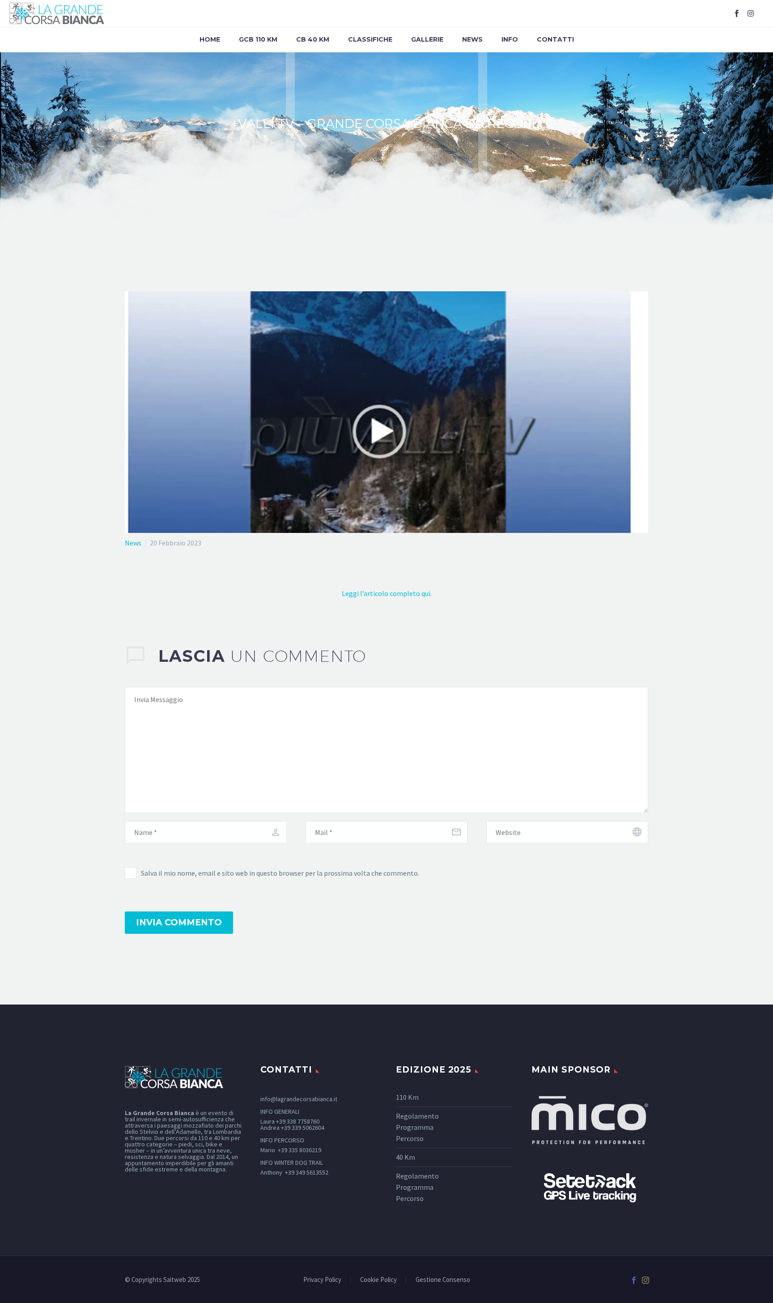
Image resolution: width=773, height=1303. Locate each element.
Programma (414, 1127)
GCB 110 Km (258, 39)
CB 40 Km (312, 39)
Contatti (555, 39)
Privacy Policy (322, 1280)
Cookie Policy (378, 1280)
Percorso (410, 1138)
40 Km (405, 1157)
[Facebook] (633, 1280)
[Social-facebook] (736, 13)
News (472, 39)
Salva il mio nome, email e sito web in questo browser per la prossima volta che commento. (280, 873)
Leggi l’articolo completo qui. (387, 593)
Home (210, 39)
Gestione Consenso (443, 1280)
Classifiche (370, 39)
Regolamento (417, 1115)
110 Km (407, 1097)
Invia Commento (179, 922)
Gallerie (427, 39)
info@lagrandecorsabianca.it (298, 1099)
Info (509, 39)
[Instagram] (750, 13)
